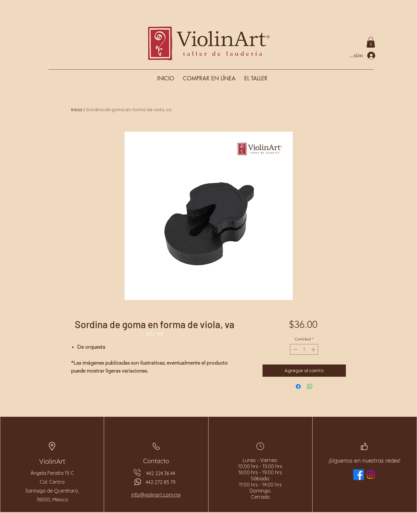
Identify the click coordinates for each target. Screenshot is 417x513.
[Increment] (313, 349)
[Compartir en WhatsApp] (310, 386)
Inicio (76, 109)
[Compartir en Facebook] (298, 386)
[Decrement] (294, 349)
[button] (370, 42)
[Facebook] (358, 474)
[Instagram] (370, 474)
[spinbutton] (304, 349)
